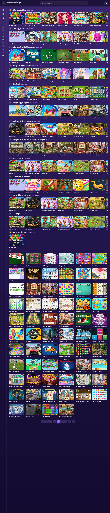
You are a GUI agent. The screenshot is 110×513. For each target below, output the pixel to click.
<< (43, 421)
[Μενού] (4, 3)
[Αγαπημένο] (11, 14)
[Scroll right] (105, 18)
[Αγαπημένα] (106, 3)
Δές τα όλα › (30, 10)
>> (73, 421)
